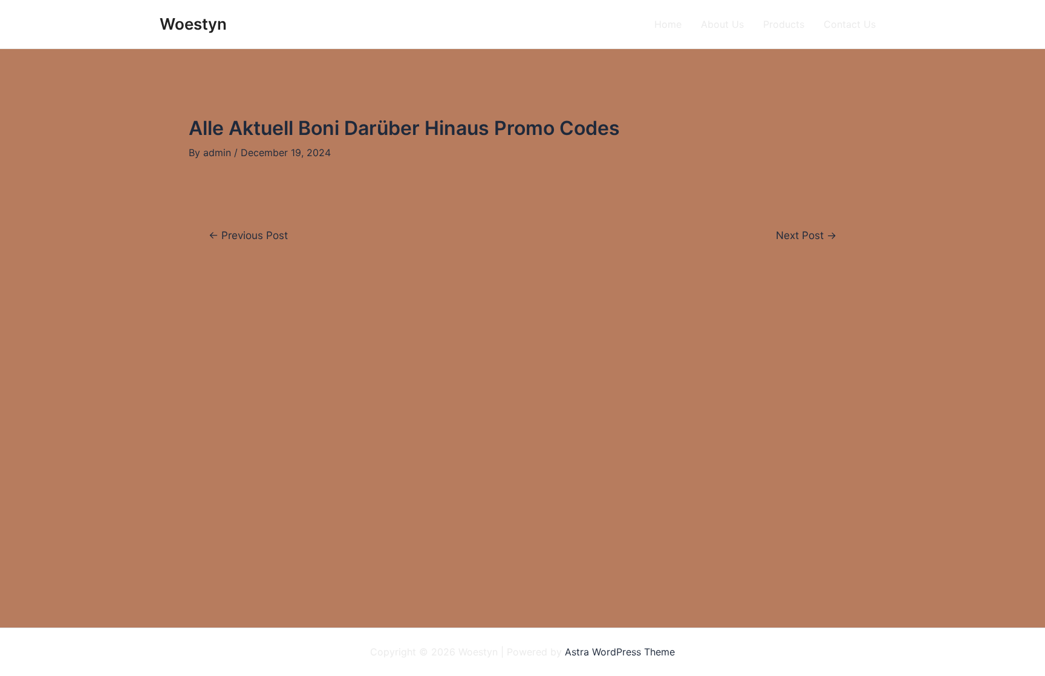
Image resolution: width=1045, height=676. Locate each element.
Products (783, 24)
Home (668, 24)
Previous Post (248, 235)
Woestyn (193, 24)
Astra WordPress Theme (620, 652)
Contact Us (850, 24)
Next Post (806, 235)
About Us (722, 24)
